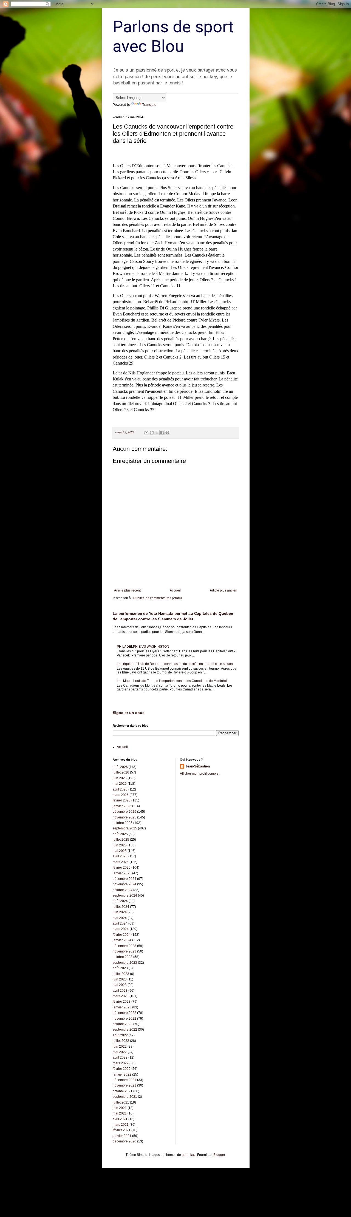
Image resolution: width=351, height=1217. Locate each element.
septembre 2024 (125, 895)
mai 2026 (120, 784)
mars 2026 (121, 795)
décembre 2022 (124, 1013)
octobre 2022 (122, 1024)
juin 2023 (120, 979)
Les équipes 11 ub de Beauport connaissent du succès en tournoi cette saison (175, 664)
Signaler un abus (129, 712)
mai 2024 (120, 918)
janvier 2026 (122, 806)
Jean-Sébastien (197, 766)
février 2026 (122, 800)
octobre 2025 (122, 823)
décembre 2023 (124, 946)
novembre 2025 (124, 817)
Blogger (219, 1155)
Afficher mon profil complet (199, 773)
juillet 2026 (121, 772)
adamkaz (189, 1155)
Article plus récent (127, 590)
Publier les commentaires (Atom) (157, 598)
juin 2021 (120, 1108)
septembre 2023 (125, 963)
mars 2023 (121, 996)
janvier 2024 (122, 940)
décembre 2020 (124, 1141)
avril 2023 (120, 991)
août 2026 (120, 767)
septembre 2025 (125, 828)
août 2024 (120, 901)
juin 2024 (120, 912)
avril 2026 (120, 789)
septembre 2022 (125, 1029)
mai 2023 (120, 985)
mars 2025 (121, 862)
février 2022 (122, 1069)
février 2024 (122, 935)
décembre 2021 (124, 1080)
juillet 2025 (121, 839)
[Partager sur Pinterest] (167, 432)
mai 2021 (120, 1113)
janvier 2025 (122, 873)
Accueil (175, 590)
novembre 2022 (124, 1018)
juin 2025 (120, 845)
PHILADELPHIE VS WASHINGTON (143, 647)
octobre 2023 (122, 957)
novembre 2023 (124, 951)
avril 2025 (120, 856)
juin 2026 (120, 778)
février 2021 (122, 1130)
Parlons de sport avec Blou (173, 36)
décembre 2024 (124, 879)
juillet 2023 (121, 974)
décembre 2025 (124, 812)
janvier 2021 (122, 1136)
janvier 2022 (122, 1074)
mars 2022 (121, 1063)
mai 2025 (120, 851)
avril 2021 (120, 1119)
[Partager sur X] (157, 432)
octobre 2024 (122, 890)
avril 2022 (120, 1057)
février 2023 (122, 1001)
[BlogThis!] (151, 432)
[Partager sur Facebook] (162, 432)
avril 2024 (120, 923)
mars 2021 (121, 1125)
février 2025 (122, 867)
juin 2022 (120, 1046)
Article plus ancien (223, 590)
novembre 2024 (124, 884)
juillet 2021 (121, 1102)
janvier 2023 (122, 1007)
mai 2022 (120, 1052)
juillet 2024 (121, 907)
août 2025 (120, 834)
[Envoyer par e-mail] (146, 432)
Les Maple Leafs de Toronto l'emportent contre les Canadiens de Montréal (172, 681)
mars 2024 (121, 929)
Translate (149, 105)
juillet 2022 (121, 1041)
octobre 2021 (122, 1091)
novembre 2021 (124, 1085)
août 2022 (120, 1035)
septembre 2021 (125, 1097)
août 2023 (120, 968)
